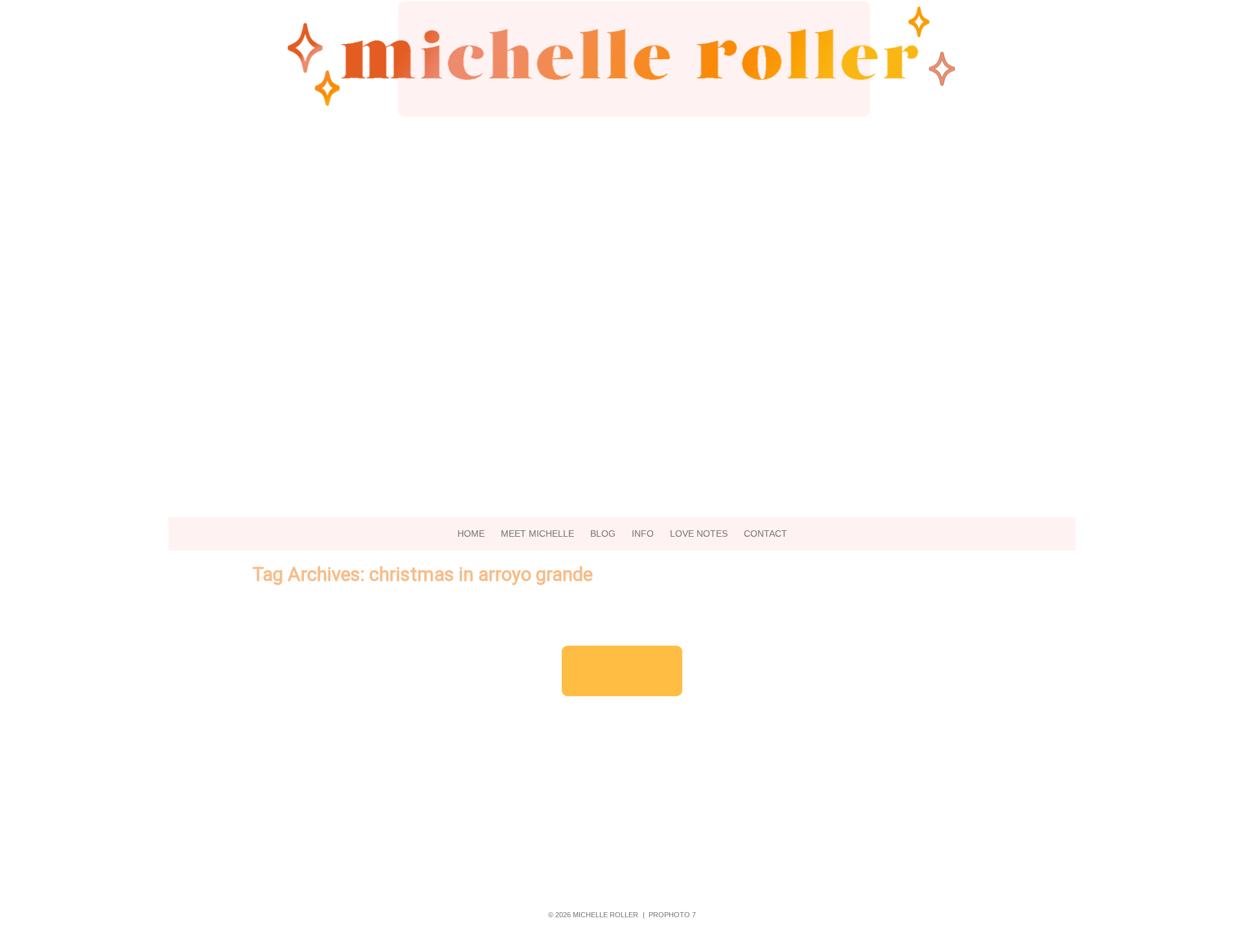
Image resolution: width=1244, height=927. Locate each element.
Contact (765, 533)
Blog (603, 533)
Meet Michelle (537, 533)
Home (471, 533)
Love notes (699, 533)
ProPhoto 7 (672, 915)
